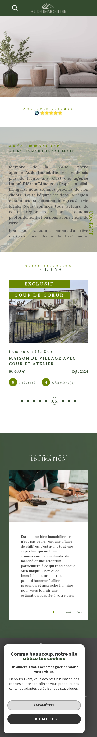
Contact (91, 223)
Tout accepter (44, 719)
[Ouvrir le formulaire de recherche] (15, 8)
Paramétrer (44, 705)
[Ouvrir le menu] (81, 8)
